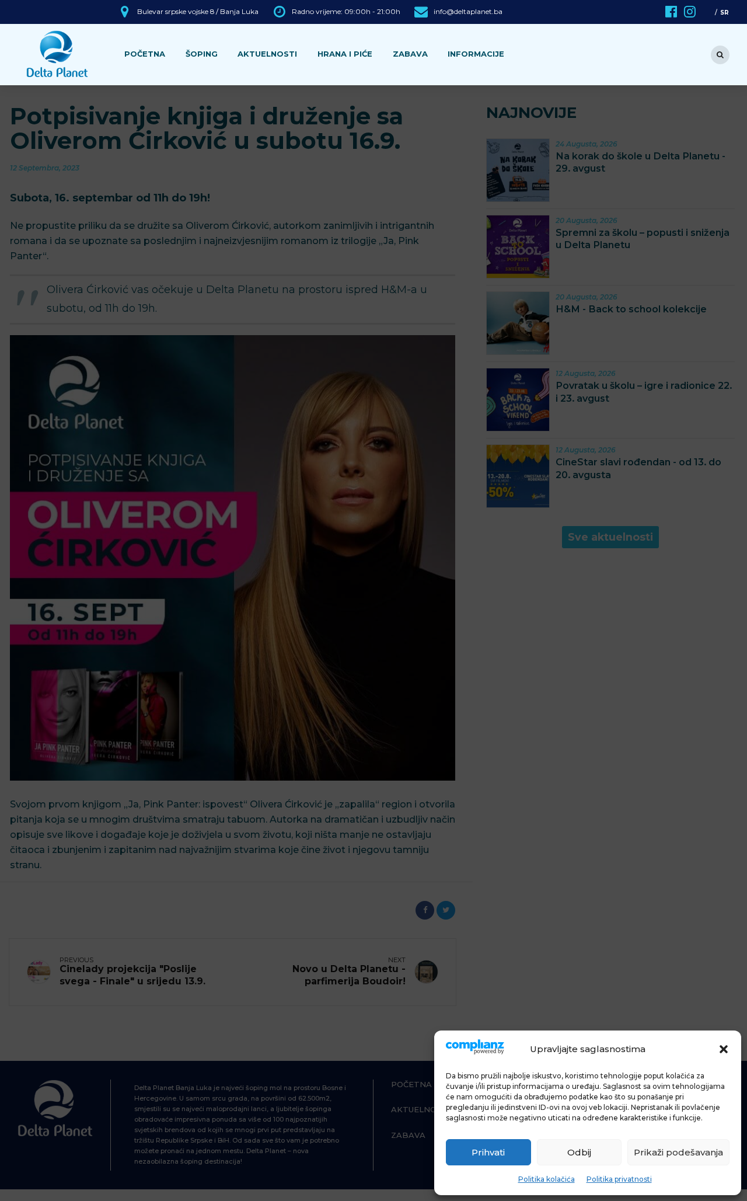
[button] (723, 1049)
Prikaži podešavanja (678, 1152)
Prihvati (488, 1152)
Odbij (579, 1152)
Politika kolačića (546, 1179)
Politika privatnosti (619, 1179)
